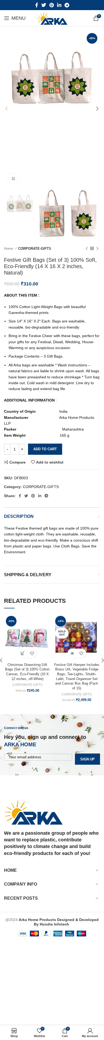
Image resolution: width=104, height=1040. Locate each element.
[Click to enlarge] (13, 178)
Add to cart (45, 449)
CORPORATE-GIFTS (34, 249)
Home (9, 249)
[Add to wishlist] (32, 653)
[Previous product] (86, 248)
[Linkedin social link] (59, 5)
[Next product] (97, 248)
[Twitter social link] (44, 5)
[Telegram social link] (67, 5)
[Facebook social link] (37, 5)
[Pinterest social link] (51, 5)
